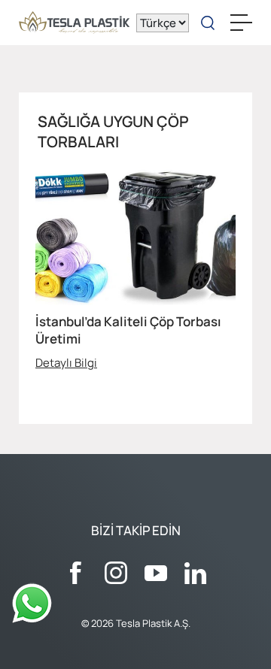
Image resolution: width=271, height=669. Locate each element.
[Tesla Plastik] (74, 22)
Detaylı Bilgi (66, 363)
